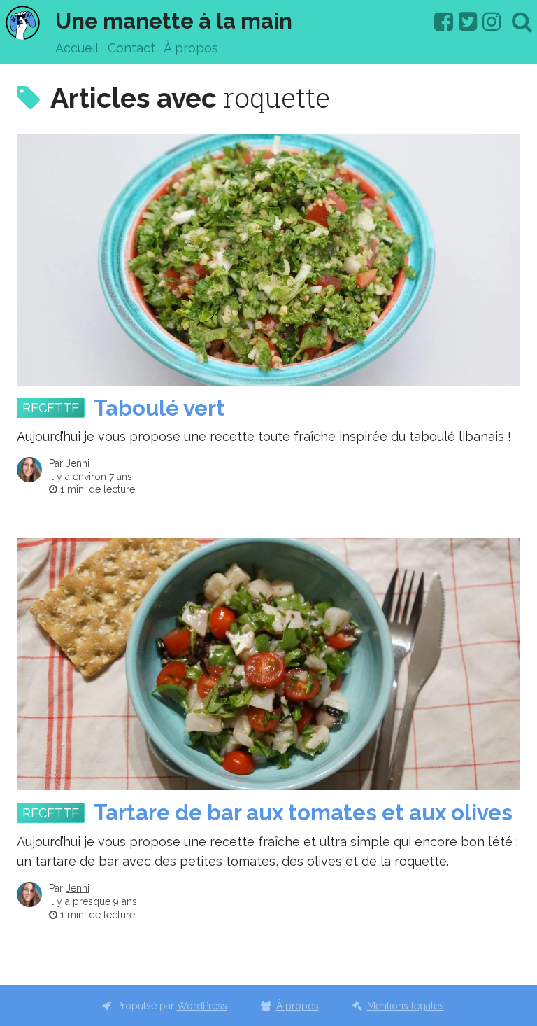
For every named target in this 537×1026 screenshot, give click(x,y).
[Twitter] (468, 21)
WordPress (202, 1005)
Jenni (78, 463)
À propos (191, 48)
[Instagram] (491, 21)
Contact (131, 48)
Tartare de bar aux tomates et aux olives (303, 812)
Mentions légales (405, 1005)
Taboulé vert (159, 408)
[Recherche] (522, 21)
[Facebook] (443, 21)
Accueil (77, 48)
